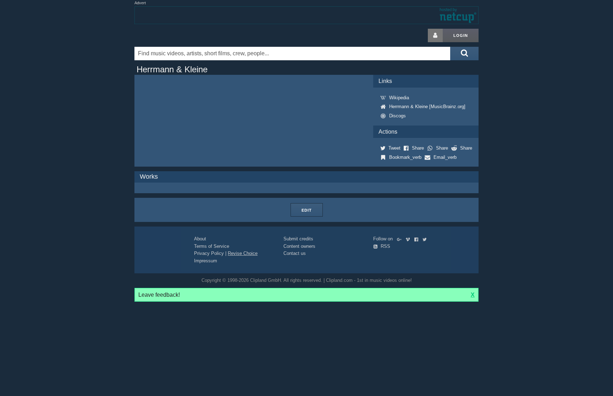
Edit (307, 210)
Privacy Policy (209, 253)
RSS (384, 246)
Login (460, 35)
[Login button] (435, 35)
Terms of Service (211, 246)
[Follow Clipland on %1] (400, 238)
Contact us (294, 253)
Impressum (205, 260)
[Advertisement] (535, 135)
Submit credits (298, 238)
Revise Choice (243, 253)
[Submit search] (464, 53)
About (200, 238)
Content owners (299, 246)
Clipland (171, 35)
